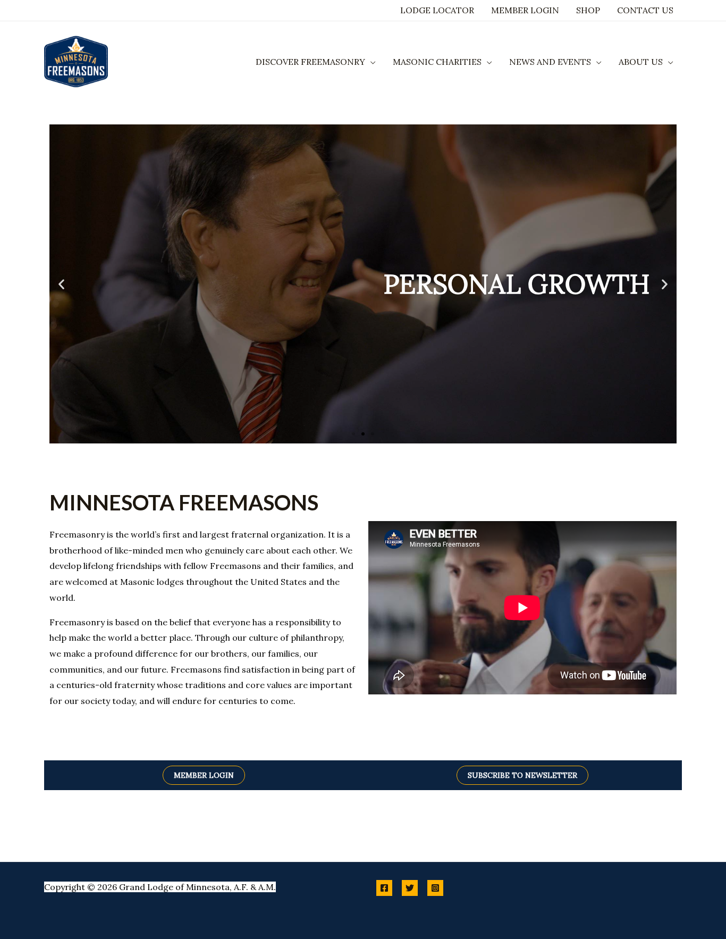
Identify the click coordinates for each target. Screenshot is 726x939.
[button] (370, 61)
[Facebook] (384, 888)
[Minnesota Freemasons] (76, 60)
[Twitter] (410, 888)
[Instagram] (435, 888)
